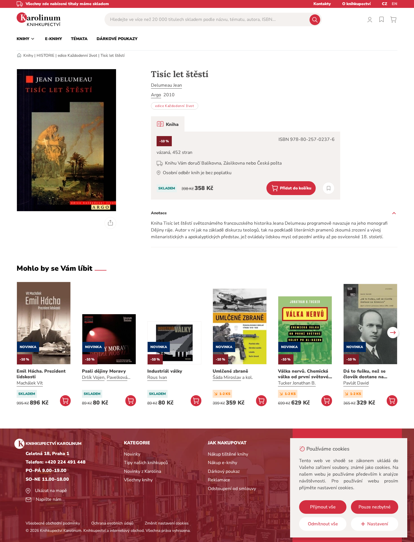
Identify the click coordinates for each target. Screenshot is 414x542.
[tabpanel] (245, 166)
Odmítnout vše (323, 524)
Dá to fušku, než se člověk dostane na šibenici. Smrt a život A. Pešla (369, 374)
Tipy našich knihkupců (146, 463)
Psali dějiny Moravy (104, 371)
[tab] (167, 124)
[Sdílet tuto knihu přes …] (110, 223)
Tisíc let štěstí (112, 55)
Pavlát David (356, 383)
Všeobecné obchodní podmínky (53, 523)
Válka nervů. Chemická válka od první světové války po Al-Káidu (303, 374)
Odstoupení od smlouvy (232, 489)
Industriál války (164, 371)
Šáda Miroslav (227, 377)
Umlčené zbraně (230, 371)
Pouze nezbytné (375, 507)
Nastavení (377, 524)
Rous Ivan (157, 377)
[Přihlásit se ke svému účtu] (370, 19)
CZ (384, 3)
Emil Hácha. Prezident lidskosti (41, 374)
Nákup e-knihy (222, 463)
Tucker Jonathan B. (297, 383)
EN (394, 3)
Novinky (132, 454)
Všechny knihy (138, 480)
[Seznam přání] (381, 19)
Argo (156, 95)
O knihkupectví (356, 3)
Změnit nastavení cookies (167, 523)
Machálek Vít (30, 383)
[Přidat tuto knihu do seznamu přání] (328, 188)
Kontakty (322, 3)
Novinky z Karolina (142, 471)
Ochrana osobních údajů (112, 523)
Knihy (28, 55)
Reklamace (219, 480)
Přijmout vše (323, 507)
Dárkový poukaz (224, 471)
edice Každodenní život (77, 55)
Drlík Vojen (93, 377)
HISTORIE (45, 55)
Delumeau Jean (166, 85)
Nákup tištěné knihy (228, 454)
